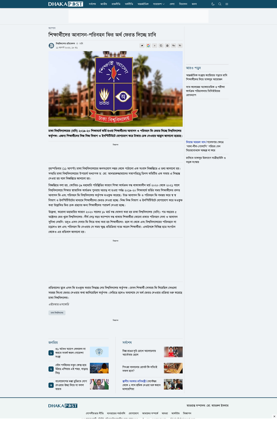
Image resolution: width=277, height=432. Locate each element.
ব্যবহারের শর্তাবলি (116, 413)
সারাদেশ (157, 4)
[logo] (65, 4)
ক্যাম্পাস (52, 28)
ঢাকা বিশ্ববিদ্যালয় (57, 313)
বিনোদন (183, 4)
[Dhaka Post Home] (62, 406)
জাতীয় (104, 4)
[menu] (226, 4)
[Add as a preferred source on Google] (148, 45)
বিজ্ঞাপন (187, 413)
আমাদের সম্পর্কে (150, 413)
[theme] (213, 4)
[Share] (142, 45)
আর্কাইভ (175, 413)
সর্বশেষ (92, 4)
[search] (219, 4)
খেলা (172, 4)
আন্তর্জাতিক (143, 4)
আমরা (165, 413)
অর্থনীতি (129, 4)
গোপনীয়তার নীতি (95, 413)
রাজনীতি (116, 4)
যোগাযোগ (134, 413)
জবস (194, 4)
